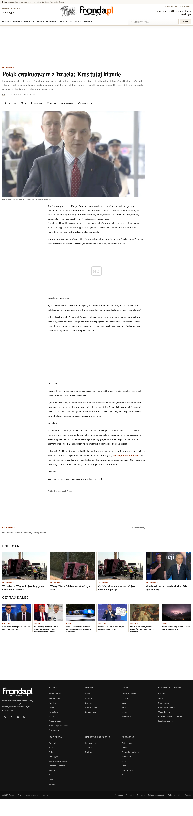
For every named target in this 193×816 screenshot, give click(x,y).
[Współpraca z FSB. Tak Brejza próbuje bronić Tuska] (112, 612)
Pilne (124, 766)
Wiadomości (8, 68)
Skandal (52, 743)
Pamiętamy (54, 712)
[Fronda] (96, 11)
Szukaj (185, 21)
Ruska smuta (91, 707)
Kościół (134, 623)
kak (3, 94)
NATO (124, 707)
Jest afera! (75, 21)
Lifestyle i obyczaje (97, 737)
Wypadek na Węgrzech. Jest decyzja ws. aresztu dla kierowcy (23, 588)
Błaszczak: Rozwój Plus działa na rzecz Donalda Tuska (16, 628)
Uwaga (69, 623)
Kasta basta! (54, 698)
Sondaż (52, 716)
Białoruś (88, 703)
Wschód (29, 21)
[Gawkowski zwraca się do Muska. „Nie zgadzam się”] (168, 566)
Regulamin (141, 795)
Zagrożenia (127, 775)
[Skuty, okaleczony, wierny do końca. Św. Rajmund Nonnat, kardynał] (144, 612)
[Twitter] (4, 717)
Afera (51, 748)
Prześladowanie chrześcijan (170, 716)
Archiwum (119, 795)
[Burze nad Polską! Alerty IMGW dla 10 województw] (176, 612)
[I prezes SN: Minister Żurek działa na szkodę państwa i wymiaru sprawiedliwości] (48, 612)
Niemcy (125, 712)
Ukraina (88, 698)
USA (124, 703)
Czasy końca (164, 712)
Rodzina (89, 752)
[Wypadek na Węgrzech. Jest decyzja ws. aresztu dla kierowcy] (24, 566)
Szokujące (53, 757)
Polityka (7, 623)
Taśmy (51, 779)
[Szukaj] (153, 21)
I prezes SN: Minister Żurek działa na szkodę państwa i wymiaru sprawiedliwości (46, 629)
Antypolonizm (55, 730)
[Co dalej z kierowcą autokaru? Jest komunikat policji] (120, 566)
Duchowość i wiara (56, 21)
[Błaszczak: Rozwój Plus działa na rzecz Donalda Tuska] (16, 612)
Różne (124, 748)
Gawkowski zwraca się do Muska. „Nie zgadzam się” (166, 588)
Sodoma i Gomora (57, 766)
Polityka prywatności (156, 795)
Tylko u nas (127, 743)
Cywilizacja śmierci (166, 707)
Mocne (52, 770)
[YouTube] (17, 717)
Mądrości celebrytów (58, 761)
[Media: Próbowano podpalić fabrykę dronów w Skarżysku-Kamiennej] (80, 612)
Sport (124, 761)
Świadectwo (163, 703)
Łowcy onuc (90, 712)
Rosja (87, 694)
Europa (125, 698)
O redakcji (130, 795)
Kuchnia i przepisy (93, 743)
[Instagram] (24, 717)
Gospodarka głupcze (131, 752)
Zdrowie (88, 748)
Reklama (17, 21)
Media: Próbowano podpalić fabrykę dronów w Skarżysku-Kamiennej (79, 629)
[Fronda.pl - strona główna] (22, 692)
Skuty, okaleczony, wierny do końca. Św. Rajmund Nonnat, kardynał (142, 629)
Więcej (88, 21)
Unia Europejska (129, 694)
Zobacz (52, 775)
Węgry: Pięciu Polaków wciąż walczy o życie (70, 588)
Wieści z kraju (55, 721)
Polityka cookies (175, 795)
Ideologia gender (165, 721)
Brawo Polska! (55, 694)
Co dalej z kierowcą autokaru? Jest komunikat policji (116, 588)
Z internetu (126, 757)
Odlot (51, 752)
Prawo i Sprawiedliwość (59, 725)
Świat (40, 21)
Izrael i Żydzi (127, 716)
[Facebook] (11, 717)
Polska (6, 21)
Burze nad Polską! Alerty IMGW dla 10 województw (176, 628)
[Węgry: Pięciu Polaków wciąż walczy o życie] (72, 566)
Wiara (160, 698)
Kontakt (187, 795)
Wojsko (52, 707)
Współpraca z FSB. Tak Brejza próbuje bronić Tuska (111, 628)
